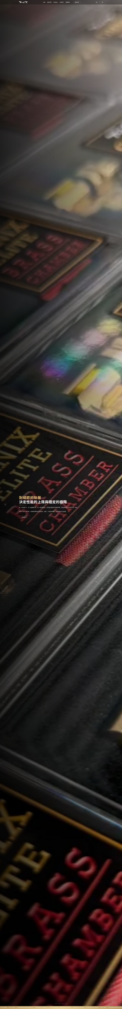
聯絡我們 (77, 2)
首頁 (44, 2)
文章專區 (62, 2)
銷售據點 (68, 2)
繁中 (97, 2)
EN (100, 2)
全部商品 (55, 2)
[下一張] (116, 504)
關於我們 (49, 2)
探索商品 (24, 517)
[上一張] (5, 504)
